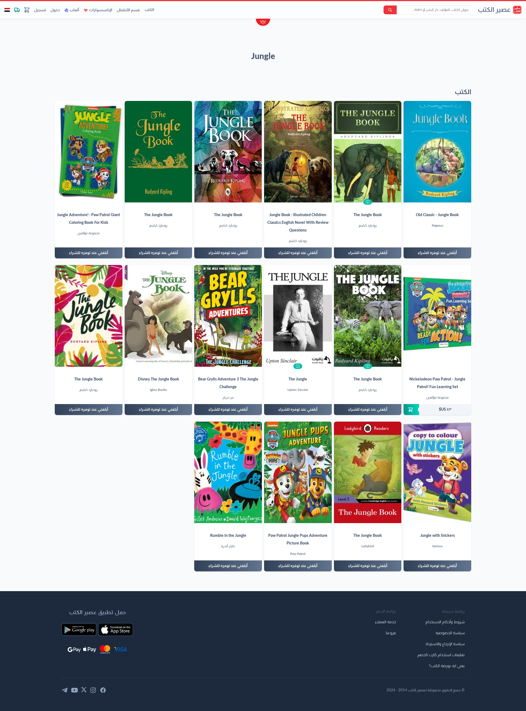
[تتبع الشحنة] (17, 10)
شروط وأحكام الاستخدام (445, 622)
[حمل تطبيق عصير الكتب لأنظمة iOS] (115, 629)
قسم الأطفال (128, 10)
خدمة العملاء (385, 622)
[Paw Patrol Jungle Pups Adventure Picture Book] (298, 472)
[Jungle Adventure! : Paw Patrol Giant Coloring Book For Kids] (88, 151)
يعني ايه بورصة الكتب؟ (447, 666)
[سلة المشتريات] (27, 10)
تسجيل (40, 10)
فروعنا (391, 633)
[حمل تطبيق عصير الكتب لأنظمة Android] (78, 629)
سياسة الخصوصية (450, 633)
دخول (55, 10)
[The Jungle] (298, 315)
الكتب (149, 10)
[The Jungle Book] (368, 151)
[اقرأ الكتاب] (367, 202)
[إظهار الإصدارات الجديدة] (263, 23)
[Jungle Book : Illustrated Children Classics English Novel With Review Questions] (298, 151)
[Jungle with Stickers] (437, 472)
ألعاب (74, 10)
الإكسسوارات (100, 10)
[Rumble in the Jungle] (228, 472)
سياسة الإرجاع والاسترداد (445, 644)
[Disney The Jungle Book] (158, 315)
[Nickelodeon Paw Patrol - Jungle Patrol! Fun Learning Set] (437, 315)
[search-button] (390, 9)
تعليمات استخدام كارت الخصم (441, 655)
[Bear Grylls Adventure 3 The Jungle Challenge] (228, 315)
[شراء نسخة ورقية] (437, 409)
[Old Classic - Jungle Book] (437, 151)
